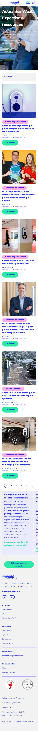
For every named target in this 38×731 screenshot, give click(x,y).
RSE (4, 614)
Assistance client (9, 672)
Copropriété (7, 631)
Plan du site (7, 707)
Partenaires (7, 610)
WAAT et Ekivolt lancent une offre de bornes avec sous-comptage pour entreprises (16, 462)
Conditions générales (11, 703)
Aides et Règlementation (12, 656)
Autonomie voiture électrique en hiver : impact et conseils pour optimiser (19, 396)
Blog (4, 668)
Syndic (5, 635)
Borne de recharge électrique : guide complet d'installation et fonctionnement (18, 129)
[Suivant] (31, 485)
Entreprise (6, 639)
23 (26, 485)
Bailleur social (8, 643)
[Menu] (3, 3)
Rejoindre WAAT (9, 618)
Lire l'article (10, 143)
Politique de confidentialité (13, 698)
